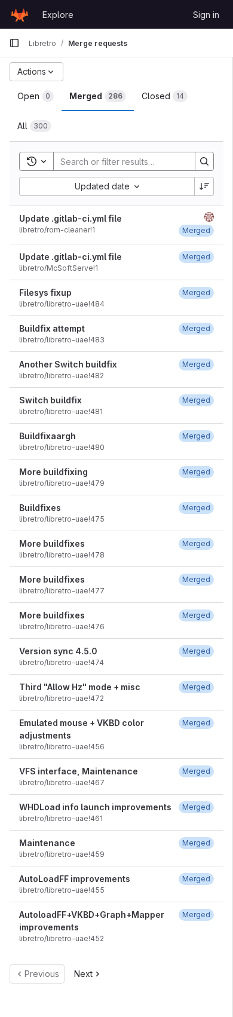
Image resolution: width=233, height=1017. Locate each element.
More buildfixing (53, 472)
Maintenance (47, 843)
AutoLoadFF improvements (74, 879)
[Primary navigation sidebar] (14, 43)
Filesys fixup (45, 292)
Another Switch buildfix (68, 364)
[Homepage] (20, 14)
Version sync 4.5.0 (58, 651)
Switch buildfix (50, 400)
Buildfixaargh (47, 436)
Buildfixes (40, 508)
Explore (57, 15)
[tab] (36, 96)
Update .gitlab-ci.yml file (70, 218)
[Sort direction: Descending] (204, 186)
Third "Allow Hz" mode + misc (79, 687)
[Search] (204, 161)
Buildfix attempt (52, 328)
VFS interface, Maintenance (78, 771)
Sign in (206, 15)
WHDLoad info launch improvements (95, 807)
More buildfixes (52, 543)
